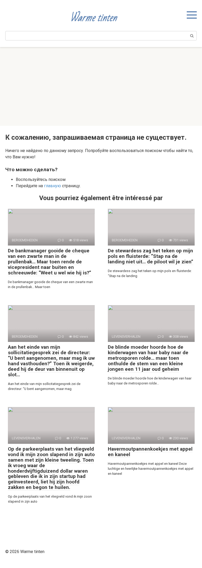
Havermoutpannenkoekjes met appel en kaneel (150, 451)
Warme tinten (93, 17)
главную (52, 185)
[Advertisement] (101, 86)
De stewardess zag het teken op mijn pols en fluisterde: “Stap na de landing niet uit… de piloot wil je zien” (150, 256)
